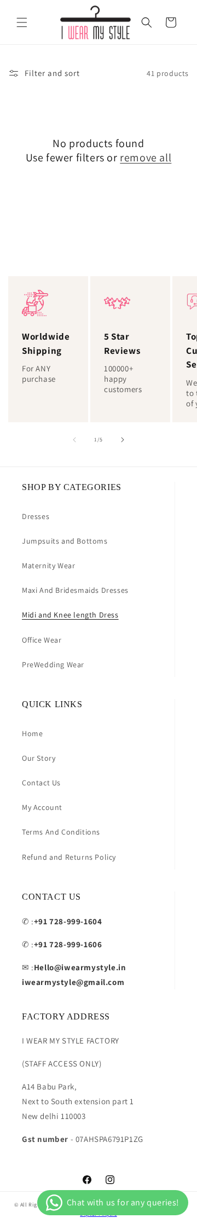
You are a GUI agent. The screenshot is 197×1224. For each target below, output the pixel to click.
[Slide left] (74, 440)
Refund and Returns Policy (69, 857)
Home (32, 733)
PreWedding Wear (53, 664)
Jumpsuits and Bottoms (65, 541)
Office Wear (42, 640)
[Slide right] (123, 440)
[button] (22, 22)
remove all (145, 157)
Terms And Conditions (61, 832)
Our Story (38, 758)
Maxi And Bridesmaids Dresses (75, 590)
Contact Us (41, 783)
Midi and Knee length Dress (70, 615)
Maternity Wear (48, 565)
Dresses (35, 516)
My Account (42, 807)
